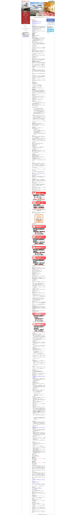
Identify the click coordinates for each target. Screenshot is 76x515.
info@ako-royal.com (26, 36)
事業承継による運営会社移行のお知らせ (37, 21)
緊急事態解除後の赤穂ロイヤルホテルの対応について (39, 427)
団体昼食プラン (36, 488)
